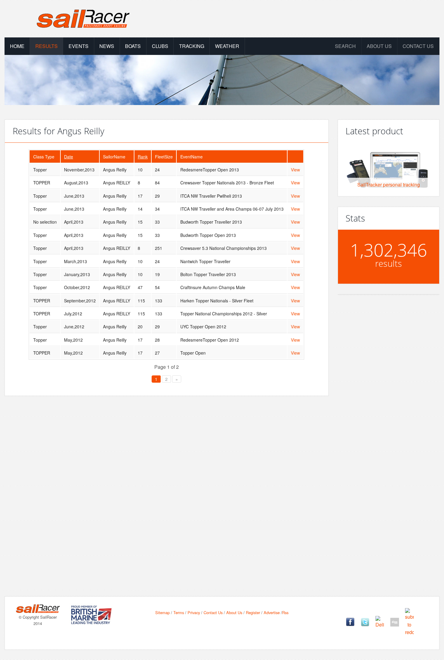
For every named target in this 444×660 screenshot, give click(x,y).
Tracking (191, 46)
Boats (133, 46)
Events (78, 46)
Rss (285, 612)
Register (253, 612)
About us (379, 46)
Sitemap (162, 612)
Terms (178, 612)
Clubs (160, 46)
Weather (227, 46)
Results (46, 46)
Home (17, 46)
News (106, 46)
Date (68, 157)
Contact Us (418, 46)
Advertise (272, 612)
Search (345, 46)
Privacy (194, 612)
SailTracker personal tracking (388, 184)
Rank (143, 157)
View (295, 170)
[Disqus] (167, 486)
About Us (234, 612)
